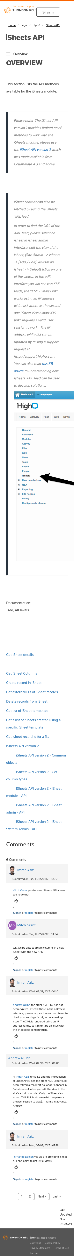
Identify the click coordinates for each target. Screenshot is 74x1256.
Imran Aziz (25, 870)
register (30, 912)
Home (12, 25)
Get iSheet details (20, 655)
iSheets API (53, 25)
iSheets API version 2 (22, 746)
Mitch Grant (26, 925)
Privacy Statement (40, 1247)
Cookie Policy (52, 1242)
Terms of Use (61, 1247)
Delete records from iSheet (26, 701)
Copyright (35, 1242)
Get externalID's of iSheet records (32, 692)
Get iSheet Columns (21, 673)
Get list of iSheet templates (27, 711)
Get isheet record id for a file (28, 737)
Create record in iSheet (24, 683)
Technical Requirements (43, 1237)
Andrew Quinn (19, 1058)
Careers (34, 1253)
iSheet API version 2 (35, 149)
